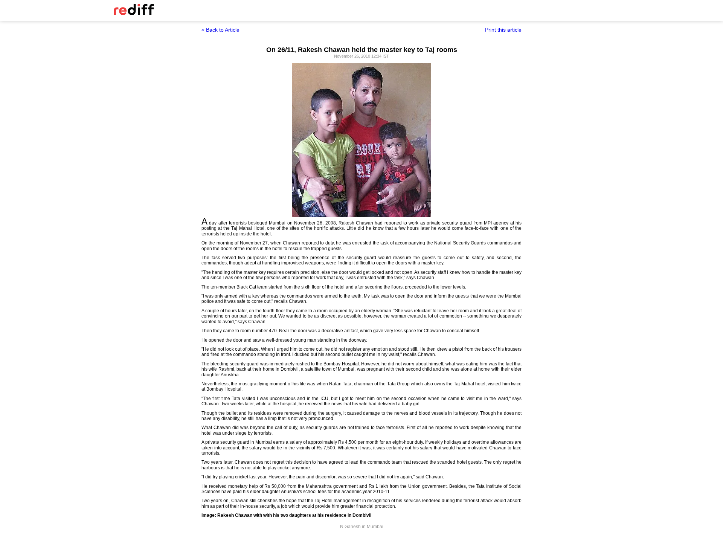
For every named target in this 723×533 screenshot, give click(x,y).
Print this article (503, 30)
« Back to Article (220, 30)
